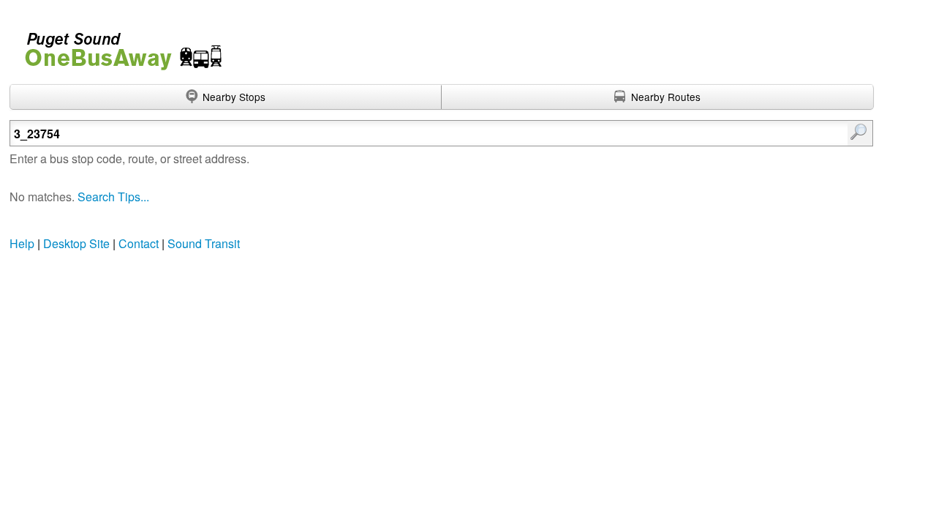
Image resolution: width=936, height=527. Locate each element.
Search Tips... (113, 196)
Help (22, 243)
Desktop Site (76, 243)
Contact (138, 243)
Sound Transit (203, 243)
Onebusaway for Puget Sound (117, 45)
